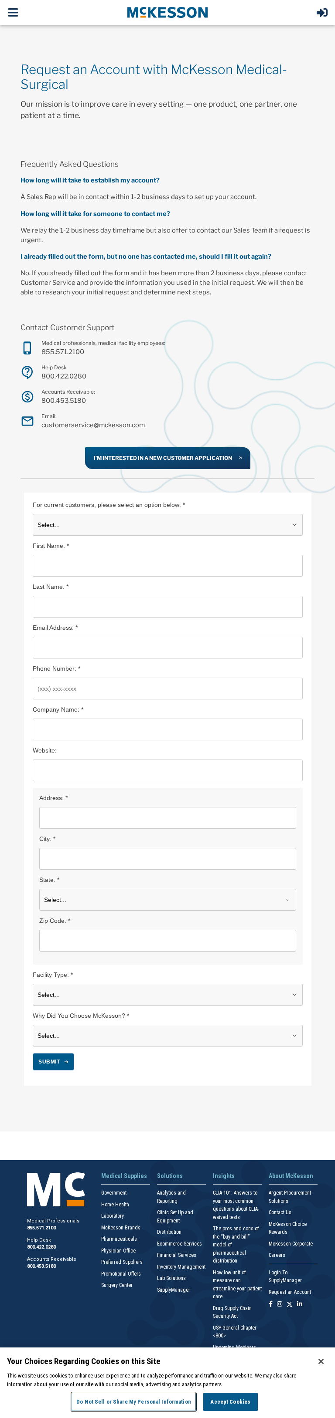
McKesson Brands (120, 1228)
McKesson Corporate (291, 1244)
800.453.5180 (63, 401)
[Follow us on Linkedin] (299, 1304)
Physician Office (118, 1251)
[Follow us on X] (290, 1304)
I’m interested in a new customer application (163, 458)
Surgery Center (117, 1285)
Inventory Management (181, 1267)
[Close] (321, 1361)
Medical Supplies (124, 1175)
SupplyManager (173, 1290)
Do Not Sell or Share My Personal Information (133, 1401)
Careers (277, 1255)
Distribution (169, 1232)
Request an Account (290, 1292)
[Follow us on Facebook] (271, 1304)
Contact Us (280, 1212)
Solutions (170, 1175)
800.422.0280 (63, 376)
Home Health (115, 1205)
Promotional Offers (121, 1274)
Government (113, 1193)
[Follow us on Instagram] (279, 1304)
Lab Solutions (171, 1278)
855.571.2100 (62, 352)
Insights (224, 1175)
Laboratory (112, 1216)
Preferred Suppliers (122, 1262)
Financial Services (176, 1255)
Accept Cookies (230, 1401)
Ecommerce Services (179, 1244)
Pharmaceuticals (119, 1239)
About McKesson (291, 1175)
